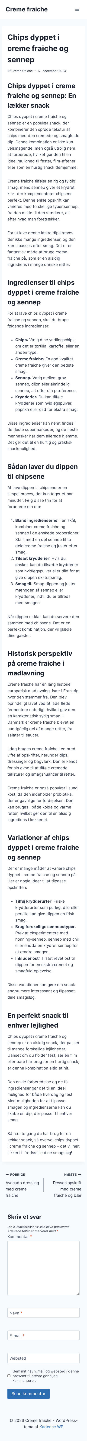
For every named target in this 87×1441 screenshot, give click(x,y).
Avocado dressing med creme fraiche (22, 1185)
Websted (18, 1358)
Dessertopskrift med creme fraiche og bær (67, 1185)
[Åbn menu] (77, 9)
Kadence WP (51, 1426)
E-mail (17, 1335)
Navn (16, 1312)
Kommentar (19, 1236)
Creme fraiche (22, 71)
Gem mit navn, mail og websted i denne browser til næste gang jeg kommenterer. (46, 1376)
